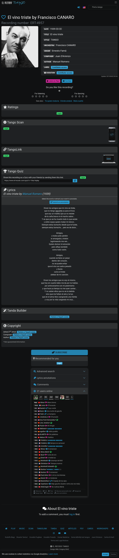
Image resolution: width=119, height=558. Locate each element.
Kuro (41, 411)
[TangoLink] (47, 408)
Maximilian (45, 481)
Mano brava (51, 402)
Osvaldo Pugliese (35, 537)
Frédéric (44, 440)
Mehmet (43, 428)
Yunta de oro (51, 455)
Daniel (42, 408)
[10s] (59, 91)
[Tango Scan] (46, 411)
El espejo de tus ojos (59, 481)
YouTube (68, 81)
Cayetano (44, 484)
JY (41, 397)
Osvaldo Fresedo (50, 537)
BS (46, 397)
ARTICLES (72, 528)
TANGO (51, 39)
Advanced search (46, 371)
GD (67, 397)
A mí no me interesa (58, 475)
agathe (42, 431)
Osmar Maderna (63, 537)
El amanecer (52, 449)
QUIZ (62, 528)
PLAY (13, 528)
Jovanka (44, 446)
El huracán (52, 405)
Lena (43, 405)
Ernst (43, 458)
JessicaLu (44, 417)
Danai (43, 478)
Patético (50, 437)
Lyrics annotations (46, 378)
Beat (42, 455)
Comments (43, 384)
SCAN (30, 528)
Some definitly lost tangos (80, 537)
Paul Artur (44, 475)
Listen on (53, 81)
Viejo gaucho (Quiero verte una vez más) (65, 484)
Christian (44, 463)
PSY (82, 528)
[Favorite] (4, 17)
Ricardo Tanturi (22, 537)
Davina (43, 469)
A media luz (51, 458)
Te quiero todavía (52, 101)
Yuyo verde (52, 408)
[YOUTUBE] (59, 533)
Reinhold (44, 460)
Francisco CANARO (60, 45)
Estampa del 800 (57, 460)
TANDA (54, 528)
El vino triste (53, 34)
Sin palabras (53, 434)
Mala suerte (78, 101)
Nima (42, 402)
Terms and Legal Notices (59, 540)
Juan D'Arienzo (57, 56)
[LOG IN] (78, 7)
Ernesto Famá (55, 50)
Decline (113, 554)
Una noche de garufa (54, 411)
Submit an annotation (60, 202)
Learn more (53, 554)
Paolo (42, 426)
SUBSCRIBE (61, 352)
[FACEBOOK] (113, 528)
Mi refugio (51, 426)
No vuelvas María (57, 487)
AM (51, 397)
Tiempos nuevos (56, 463)
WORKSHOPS (102, 528)
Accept (105, 554)
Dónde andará (66, 101)
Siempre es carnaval (57, 443)
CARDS (90, 528)
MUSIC (22, 528)
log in (72, 514)
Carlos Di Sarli (109, 537)
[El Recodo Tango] (6, 528)
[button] (84, 7)
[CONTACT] (65, 533)
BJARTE (43, 434)
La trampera (51, 414)
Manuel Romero (56, 61)
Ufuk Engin (45, 487)
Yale (41, 414)
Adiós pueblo (53, 431)
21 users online (45, 391)
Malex (42, 437)
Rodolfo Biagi (10, 537)
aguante (58, 211)
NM (56, 397)
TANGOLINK (42, 528)
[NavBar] (115, 2)
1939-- (53, 29)
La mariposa (52, 478)
